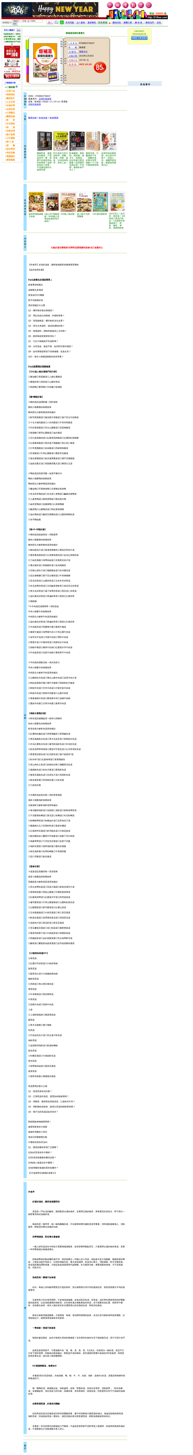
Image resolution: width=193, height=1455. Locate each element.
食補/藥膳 (53, 118)
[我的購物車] (117, 8)
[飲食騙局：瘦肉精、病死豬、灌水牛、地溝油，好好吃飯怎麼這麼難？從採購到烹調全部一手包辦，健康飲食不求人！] (77, 141)
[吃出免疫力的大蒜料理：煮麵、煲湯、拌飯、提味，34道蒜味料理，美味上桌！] (61, 141)
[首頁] (148, 8)
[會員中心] (133, 8)
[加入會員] (125, 8)
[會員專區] (91, 23)
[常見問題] (141, 8)
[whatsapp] (62, 23)
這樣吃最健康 (45, 99)
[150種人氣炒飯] (68, 202)
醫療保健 (32, 118)
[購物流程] (116, 23)
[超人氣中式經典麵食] (84, 202)
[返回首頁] (158, 23)
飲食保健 (43, 118)
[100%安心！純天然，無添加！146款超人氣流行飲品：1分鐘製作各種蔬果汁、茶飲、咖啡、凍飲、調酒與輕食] (117, 201)
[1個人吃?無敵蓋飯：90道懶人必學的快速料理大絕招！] (52, 202)
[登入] (50, 23)
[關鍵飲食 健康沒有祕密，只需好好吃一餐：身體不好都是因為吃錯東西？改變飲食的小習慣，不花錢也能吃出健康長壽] (44, 141)
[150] (100, 202)
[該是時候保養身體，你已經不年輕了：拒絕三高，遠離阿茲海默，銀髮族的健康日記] (109, 141)
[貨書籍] (102, 23)
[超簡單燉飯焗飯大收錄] (36, 202)
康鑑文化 (83, 52)
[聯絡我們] (149, 23)
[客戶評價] (56, 23)
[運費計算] (127, 23)
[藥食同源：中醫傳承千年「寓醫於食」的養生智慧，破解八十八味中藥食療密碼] (93, 141)
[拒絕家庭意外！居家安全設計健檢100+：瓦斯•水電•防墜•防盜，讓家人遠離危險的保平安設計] (12, 56)
